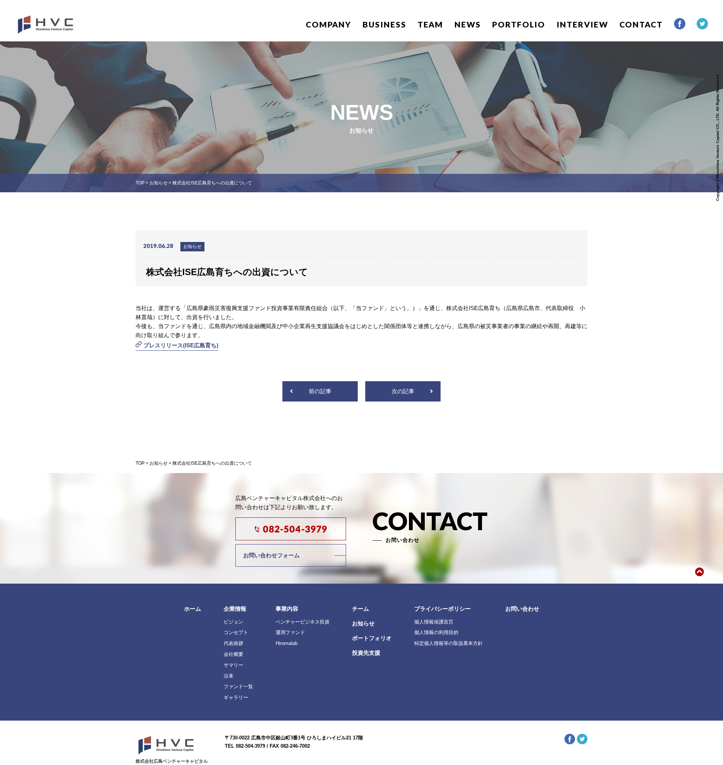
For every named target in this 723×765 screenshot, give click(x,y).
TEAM (431, 24)
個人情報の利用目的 (436, 632)
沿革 (228, 676)
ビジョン (233, 622)
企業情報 (235, 608)
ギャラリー (236, 697)
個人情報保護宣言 (433, 622)
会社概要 (233, 654)
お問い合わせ (522, 608)
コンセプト (236, 632)
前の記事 (320, 391)
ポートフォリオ (372, 638)
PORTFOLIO (518, 24)
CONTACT (641, 24)
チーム (360, 608)
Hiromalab (286, 643)
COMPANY (328, 24)
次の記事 (403, 391)
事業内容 (287, 608)
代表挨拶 (233, 643)
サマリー (233, 665)
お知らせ (363, 623)
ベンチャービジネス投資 (302, 622)
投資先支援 (366, 652)
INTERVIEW (582, 24)
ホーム (192, 608)
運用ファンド (290, 632)
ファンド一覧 (238, 686)
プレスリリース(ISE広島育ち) (180, 345)
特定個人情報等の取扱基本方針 (448, 643)
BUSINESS (384, 24)
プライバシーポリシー (442, 608)
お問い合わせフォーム (271, 555)
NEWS (468, 24)
